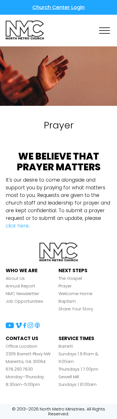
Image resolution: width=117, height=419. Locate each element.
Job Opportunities (24, 301)
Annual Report (20, 286)
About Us (15, 278)
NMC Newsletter (22, 293)
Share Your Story (75, 309)
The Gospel (70, 278)
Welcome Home (75, 293)
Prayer (65, 286)
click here (17, 225)
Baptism (67, 301)
